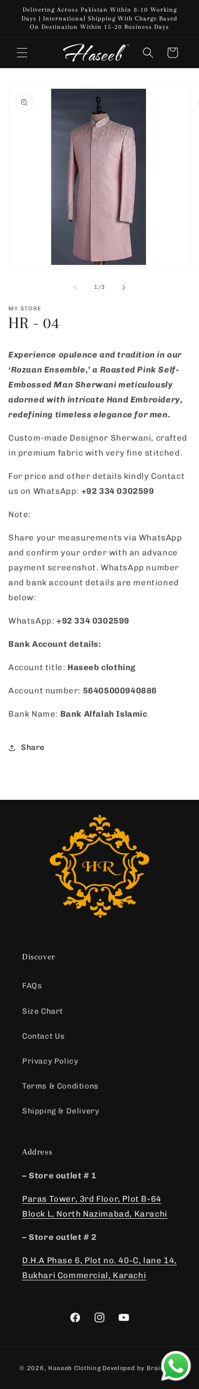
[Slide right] (124, 287)
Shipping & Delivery (60, 1111)
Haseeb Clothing (74, 1368)
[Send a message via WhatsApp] (176, 1366)
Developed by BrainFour (140, 1368)
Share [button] (33, 747)
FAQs (32, 985)
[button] (22, 52)
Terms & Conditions (60, 1086)
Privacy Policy (50, 1061)
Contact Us (43, 1036)
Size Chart (42, 1011)
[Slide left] (75, 287)
